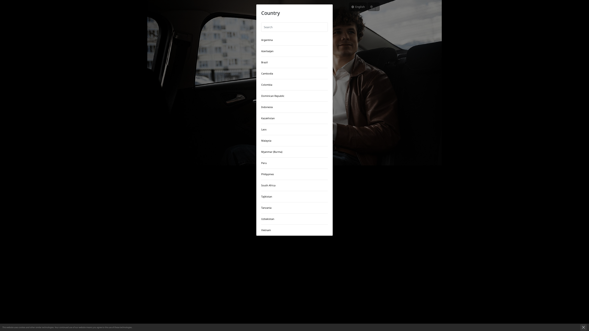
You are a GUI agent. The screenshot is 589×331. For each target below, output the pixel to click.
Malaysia (266, 140)
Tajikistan (266, 196)
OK (583, 327)
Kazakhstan (268, 118)
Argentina (267, 40)
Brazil (264, 62)
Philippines (267, 174)
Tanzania (266, 207)
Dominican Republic (272, 96)
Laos (264, 129)
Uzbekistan (267, 219)
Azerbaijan (267, 51)
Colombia (266, 84)
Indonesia (267, 107)
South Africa (268, 185)
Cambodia (267, 73)
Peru (264, 163)
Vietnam (266, 230)
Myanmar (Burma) (271, 152)
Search (267, 22)
